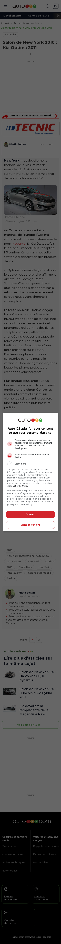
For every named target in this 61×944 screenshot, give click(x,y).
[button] (30, 463)
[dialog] (30, 472)
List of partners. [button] (20, 485)
